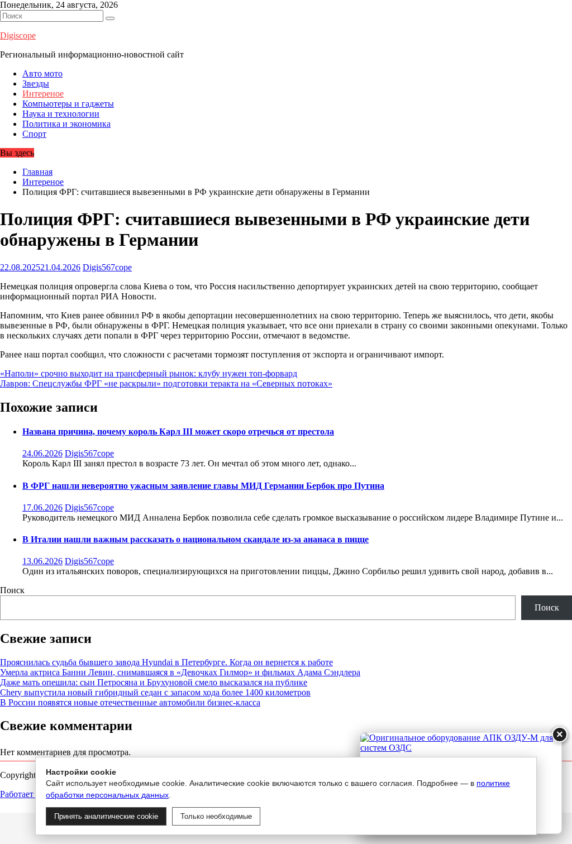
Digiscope (18, 35)
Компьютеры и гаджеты (68, 103)
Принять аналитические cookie (106, 816)
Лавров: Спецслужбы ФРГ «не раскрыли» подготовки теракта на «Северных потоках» (166, 383)
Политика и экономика (66, 123)
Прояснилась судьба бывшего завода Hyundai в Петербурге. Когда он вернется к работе (166, 662)
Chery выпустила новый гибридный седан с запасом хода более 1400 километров (155, 692)
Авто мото (42, 73)
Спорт (34, 134)
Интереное (43, 93)
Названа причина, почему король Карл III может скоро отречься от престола (178, 431)
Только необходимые (216, 816)
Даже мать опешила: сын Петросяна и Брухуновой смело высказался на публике (153, 682)
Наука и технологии (60, 113)
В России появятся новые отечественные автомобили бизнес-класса (130, 702)
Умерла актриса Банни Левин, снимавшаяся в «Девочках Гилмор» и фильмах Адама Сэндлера (180, 672)
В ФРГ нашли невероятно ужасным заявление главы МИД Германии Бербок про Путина (203, 485)
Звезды (35, 83)
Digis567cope (107, 267)
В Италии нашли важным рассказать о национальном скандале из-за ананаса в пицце (195, 539)
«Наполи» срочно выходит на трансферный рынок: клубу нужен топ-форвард (148, 373)
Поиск (12, 590)
